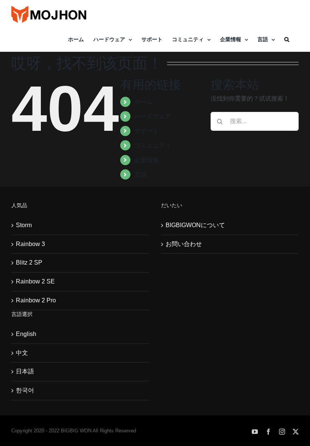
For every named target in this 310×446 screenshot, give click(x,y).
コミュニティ (153, 145)
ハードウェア (153, 116)
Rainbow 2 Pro (36, 300)
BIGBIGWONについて (195, 225)
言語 (141, 174)
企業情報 (147, 160)
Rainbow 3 (30, 244)
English (26, 334)
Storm (24, 225)
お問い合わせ (184, 244)
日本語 (25, 371)
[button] (286, 39)
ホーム (144, 102)
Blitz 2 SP (29, 262)
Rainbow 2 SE (35, 281)
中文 (22, 353)
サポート (147, 131)
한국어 (25, 390)
